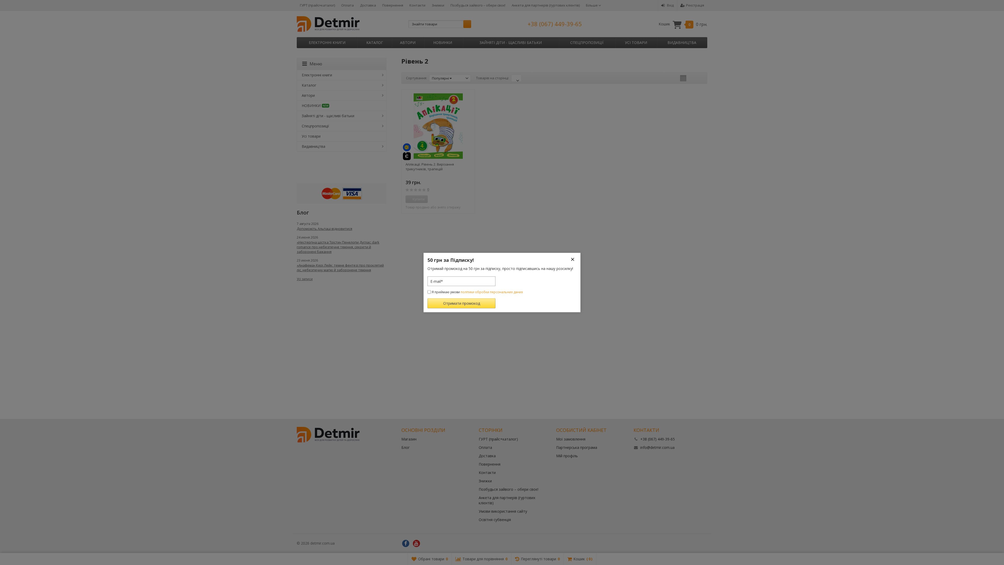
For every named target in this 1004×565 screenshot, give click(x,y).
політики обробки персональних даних (492, 292)
